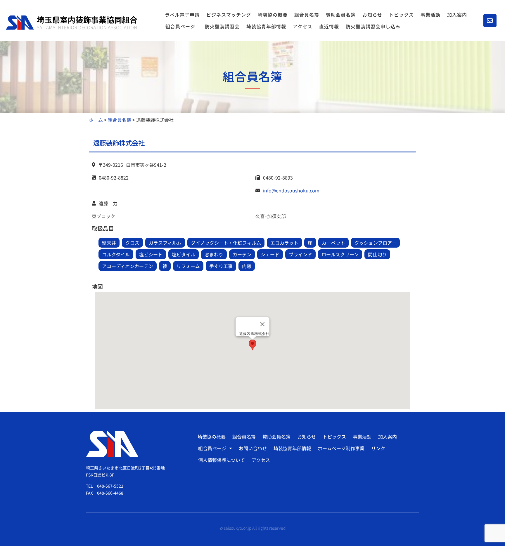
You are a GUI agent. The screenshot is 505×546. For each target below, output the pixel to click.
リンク (378, 448)
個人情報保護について (221, 459)
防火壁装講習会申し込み (373, 26)
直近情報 (329, 26)
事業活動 (430, 14)
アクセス (302, 26)
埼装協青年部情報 (266, 26)
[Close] (262, 324)
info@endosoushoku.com (291, 190)
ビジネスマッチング (228, 14)
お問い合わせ (253, 448)
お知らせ (372, 14)
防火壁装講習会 (222, 26)
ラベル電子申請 (182, 14)
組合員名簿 (306, 14)
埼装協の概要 (273, 14)
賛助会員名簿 (341, 14)
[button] (252, 345)
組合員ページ (180, 26)
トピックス (401, 14)
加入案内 (457, 14)
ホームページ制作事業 (341, 448)
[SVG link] (71, 22)
